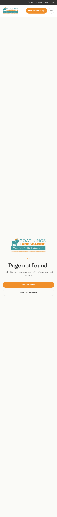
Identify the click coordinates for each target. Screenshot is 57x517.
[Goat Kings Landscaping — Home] (10, 10)
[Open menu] (51, 11)
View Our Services (28, 292)
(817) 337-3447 (37, 2)
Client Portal (49, 2)
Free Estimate (34, 11)
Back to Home (28, 284)
